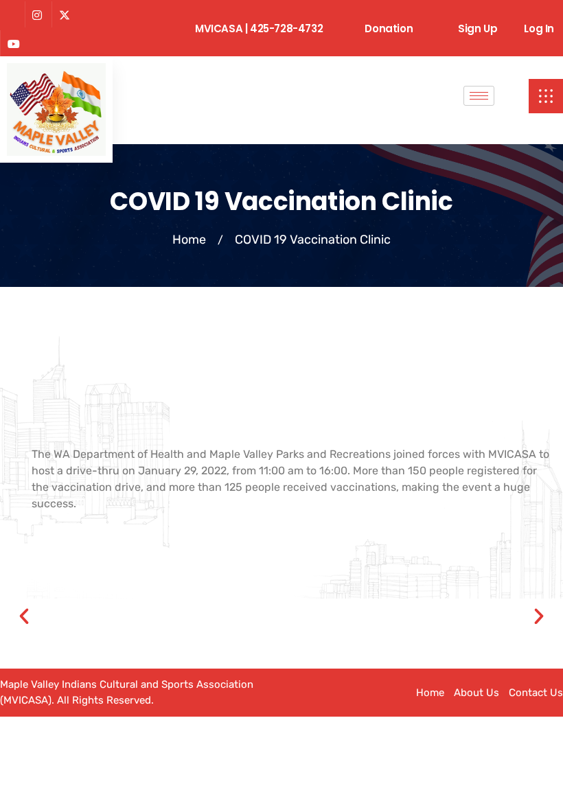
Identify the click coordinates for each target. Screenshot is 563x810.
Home (189, 239)
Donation (389, 28)
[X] (64, 14)
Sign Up (477, 28)
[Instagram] (37, 14)
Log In (539, 28)
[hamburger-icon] (478, 96)
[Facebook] (11, 15)
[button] (546, 96)
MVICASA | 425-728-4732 (259, 28)
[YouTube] (13, 43)
